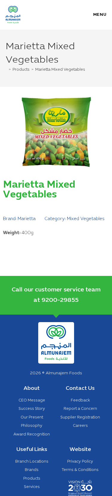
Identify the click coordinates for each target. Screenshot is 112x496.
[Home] (6, 69)
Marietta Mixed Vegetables (60, 69)
